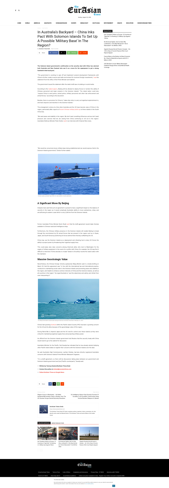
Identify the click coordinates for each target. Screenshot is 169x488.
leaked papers (52, 89)
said (65, 121)
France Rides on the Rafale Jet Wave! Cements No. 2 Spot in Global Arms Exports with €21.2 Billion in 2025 (117, 58)
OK (113, 485)
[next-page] (41, 450)
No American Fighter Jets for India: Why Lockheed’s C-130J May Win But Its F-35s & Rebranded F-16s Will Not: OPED (116, 43)
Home (39, 28)
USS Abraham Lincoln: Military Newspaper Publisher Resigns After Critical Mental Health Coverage (116, 65)
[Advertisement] (68, 60)
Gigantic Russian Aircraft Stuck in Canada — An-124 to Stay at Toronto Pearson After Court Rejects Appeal (89, 443)
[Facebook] (15, 10)
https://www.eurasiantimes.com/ (57, 409)
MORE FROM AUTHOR (58, 423)
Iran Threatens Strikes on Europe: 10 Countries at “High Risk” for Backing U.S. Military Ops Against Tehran (46, 443)
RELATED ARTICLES (44, 423)
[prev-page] (38, 450)
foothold (53, 324)
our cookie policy (89, 483)
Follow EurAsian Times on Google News (51, 372)
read (95, 77)
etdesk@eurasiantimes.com (62, 369)
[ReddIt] (62, 384)
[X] (19, 10)
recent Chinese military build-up (70, 109)
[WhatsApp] (58, 384)
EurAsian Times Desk (44, 48)
